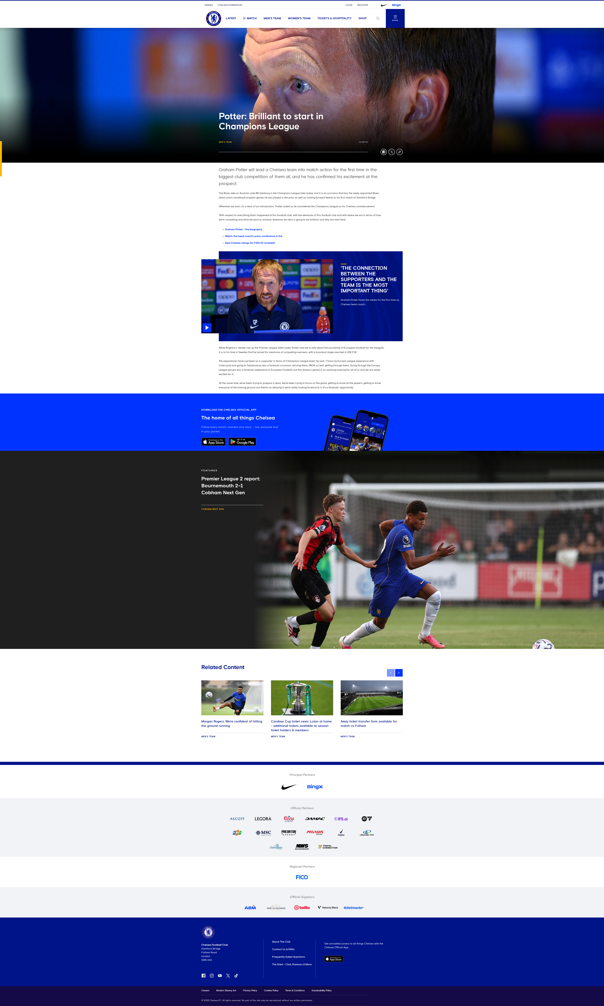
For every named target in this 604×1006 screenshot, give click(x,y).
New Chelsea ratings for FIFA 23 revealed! (250, 243)
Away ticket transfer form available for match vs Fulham (369, 723)
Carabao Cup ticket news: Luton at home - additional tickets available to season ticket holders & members (301, 726)
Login (348, 5)
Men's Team (272, 18)
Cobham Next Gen (212, 509)
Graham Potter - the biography (243, 229)
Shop (362, 18)
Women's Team (299, 18)
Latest (231, 18)
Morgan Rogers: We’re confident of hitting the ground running (231, 723)
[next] (399, 673)
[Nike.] (384, 5)
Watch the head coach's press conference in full (253, 236)
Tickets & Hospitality (334, 18)
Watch (252, 18)
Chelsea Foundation (230, 5)
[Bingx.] (396, 5)
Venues (208, 5)
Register (362, 5)
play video (207, 260)
